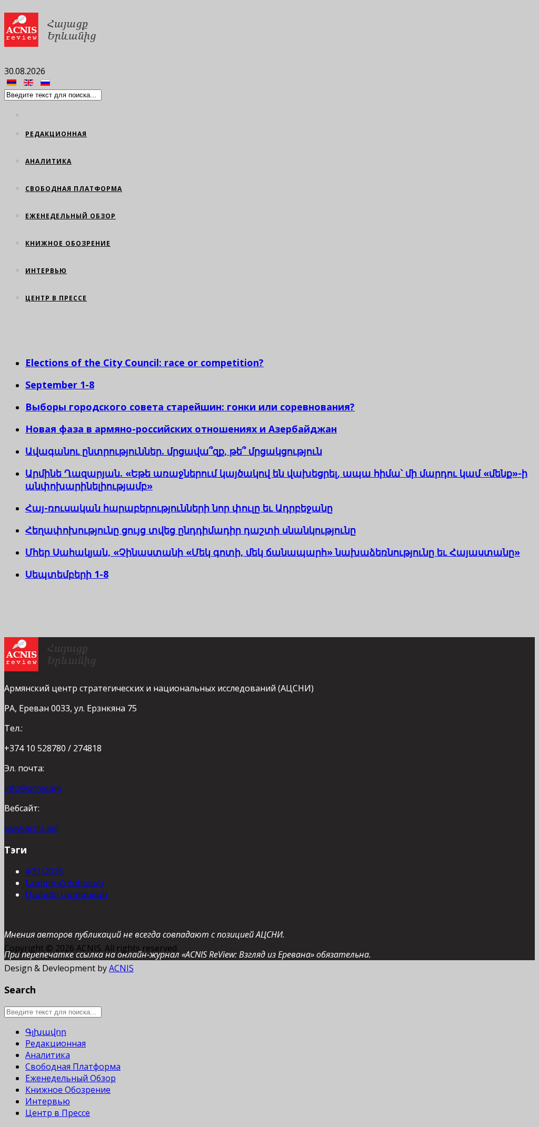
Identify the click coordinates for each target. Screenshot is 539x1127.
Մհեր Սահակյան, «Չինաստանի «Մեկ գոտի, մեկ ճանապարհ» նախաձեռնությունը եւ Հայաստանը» (272, 552)
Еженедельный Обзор (70, 216)
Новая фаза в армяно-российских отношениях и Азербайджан (181, 428)
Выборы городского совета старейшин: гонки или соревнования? (190, 406)
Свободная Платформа (73, 188)
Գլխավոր (45, 1032)
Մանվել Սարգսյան (66, 894)
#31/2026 (44, 871)
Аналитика (48, 161)
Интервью (46, 270)
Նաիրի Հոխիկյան (64, 883)
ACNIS (121, 968)
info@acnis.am (32, 788)
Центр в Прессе (56, 298)
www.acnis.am (31, 828)
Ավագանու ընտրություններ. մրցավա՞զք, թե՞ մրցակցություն (173, 451)
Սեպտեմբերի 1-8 (66, 574)
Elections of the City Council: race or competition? (144, 362)
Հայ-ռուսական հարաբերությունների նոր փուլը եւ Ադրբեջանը (179, 507)
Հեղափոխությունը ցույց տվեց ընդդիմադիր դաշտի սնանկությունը (190, 530)
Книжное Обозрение (68, 243)
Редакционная (56, 133)
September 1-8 (59, 384)
